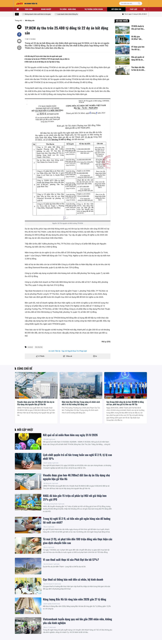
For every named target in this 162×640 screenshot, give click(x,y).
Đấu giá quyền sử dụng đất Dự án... (137, 58)
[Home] (19, 27)
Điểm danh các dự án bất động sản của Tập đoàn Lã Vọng (43, 62)
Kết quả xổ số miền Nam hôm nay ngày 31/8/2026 (70, 435)
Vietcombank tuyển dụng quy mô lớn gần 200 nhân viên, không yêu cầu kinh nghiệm (77, 621)
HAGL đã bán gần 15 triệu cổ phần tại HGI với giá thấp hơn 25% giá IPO (74, 497)
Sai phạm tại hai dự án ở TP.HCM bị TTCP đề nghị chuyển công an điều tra (47, 59)
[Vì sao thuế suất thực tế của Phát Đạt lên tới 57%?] (28, 566)
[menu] (144, 9)
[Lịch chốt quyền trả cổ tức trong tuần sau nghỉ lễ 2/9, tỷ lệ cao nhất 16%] (28, 461)
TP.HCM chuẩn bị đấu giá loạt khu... (138, 27)
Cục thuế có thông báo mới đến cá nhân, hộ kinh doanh (73, 579)
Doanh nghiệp (46, 9)
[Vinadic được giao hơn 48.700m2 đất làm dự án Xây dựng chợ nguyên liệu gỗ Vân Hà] (36, 385)
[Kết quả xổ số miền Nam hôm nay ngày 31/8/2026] (28, 441)
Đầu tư (45, 527)
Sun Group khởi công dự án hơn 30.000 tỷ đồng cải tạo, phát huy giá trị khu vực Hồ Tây (125, 403)
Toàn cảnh (28, 9)
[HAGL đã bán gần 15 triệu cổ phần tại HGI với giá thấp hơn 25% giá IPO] (28, 502)
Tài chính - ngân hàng (68, 9)
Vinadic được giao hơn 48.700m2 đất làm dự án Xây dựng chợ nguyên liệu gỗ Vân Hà (35, 403)
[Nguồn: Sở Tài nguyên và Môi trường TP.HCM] (67, 160)
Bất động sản (116, 9)
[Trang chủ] (17, 9)
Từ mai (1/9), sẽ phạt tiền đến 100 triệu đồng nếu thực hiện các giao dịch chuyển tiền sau (77, 541)
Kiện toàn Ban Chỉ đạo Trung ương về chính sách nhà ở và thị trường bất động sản (81, 403)
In (96, 356)
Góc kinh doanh (48, 564)
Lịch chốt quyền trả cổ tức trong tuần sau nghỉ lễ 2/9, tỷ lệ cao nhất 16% (77, 456)
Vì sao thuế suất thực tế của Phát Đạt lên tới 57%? (71, 560)
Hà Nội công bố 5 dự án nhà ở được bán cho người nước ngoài (44, 56)
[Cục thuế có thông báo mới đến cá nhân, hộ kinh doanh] (28, 586)
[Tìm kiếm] (139, 3)
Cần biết (46, 439)
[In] (19, 48)
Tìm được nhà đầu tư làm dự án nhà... (138, 68)
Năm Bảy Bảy (38, 347)
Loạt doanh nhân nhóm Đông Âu (62, 14)
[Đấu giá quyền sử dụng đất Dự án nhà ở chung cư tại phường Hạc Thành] (122, 60)
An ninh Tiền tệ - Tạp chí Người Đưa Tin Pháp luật (67, 351)
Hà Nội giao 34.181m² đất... (137, 37)
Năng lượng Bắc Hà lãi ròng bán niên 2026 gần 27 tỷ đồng (74, 599)
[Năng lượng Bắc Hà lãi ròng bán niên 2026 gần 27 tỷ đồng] (28, 605)
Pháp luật (133, 9)
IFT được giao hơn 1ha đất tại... (137, 48)
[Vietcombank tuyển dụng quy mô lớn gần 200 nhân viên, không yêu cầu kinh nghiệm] (28, 625)
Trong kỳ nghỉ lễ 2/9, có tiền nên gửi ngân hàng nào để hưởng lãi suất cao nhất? (76, 520)
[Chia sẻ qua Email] (19, 41)
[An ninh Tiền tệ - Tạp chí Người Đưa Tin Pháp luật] (26, 3)
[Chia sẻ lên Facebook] (19, 34)
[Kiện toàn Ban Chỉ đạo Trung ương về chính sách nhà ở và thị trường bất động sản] (81, 385)
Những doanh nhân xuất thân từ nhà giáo (33, 14)
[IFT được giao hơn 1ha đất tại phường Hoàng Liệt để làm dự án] (122, 49)
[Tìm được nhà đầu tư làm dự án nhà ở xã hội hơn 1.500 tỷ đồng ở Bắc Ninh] (122, 70)
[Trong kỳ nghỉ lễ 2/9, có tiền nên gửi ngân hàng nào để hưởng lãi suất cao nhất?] (28, 525)
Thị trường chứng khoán (94, 9)
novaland (30, 347)
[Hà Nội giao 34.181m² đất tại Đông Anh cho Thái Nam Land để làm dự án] (122, 39)
